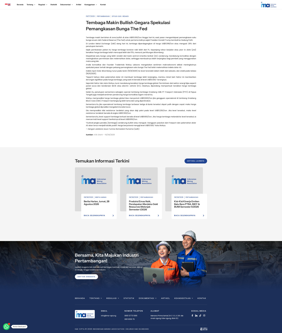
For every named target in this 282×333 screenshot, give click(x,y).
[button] (6, 326)
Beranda (80, 298)
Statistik (129, 298)
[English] (9, 4)
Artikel (165, 298)
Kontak (202, 298)
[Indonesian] (6, 4)
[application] (34, 4)
